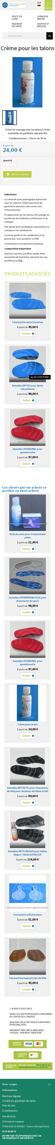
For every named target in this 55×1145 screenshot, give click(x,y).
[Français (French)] (39, 2)
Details (26, 333)
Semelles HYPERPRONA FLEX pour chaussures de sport (27, 599)
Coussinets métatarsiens (27, 914)
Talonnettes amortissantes (27, 322)
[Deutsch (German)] (39, 5)
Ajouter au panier (17, 174)
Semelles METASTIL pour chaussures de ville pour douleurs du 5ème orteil (27, 789)
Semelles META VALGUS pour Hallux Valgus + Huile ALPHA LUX (27, 853)
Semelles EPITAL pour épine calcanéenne (27, 387)
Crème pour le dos (27, 724)
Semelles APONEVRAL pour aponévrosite (27, 450)
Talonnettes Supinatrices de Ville (27, 978)
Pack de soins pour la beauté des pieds (28, 536)
